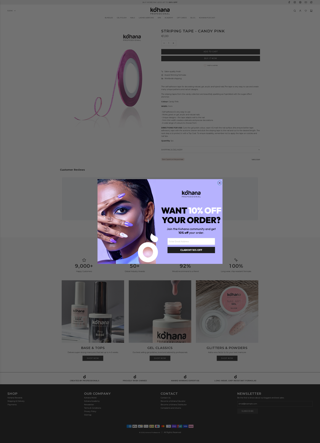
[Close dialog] (219, 183)
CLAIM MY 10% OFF (191, 250)
